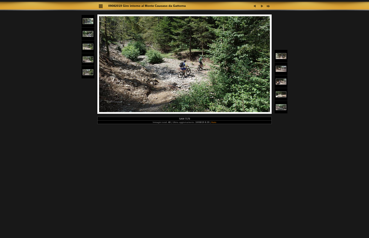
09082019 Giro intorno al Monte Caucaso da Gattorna (147, 5)
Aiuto (213, 122)
